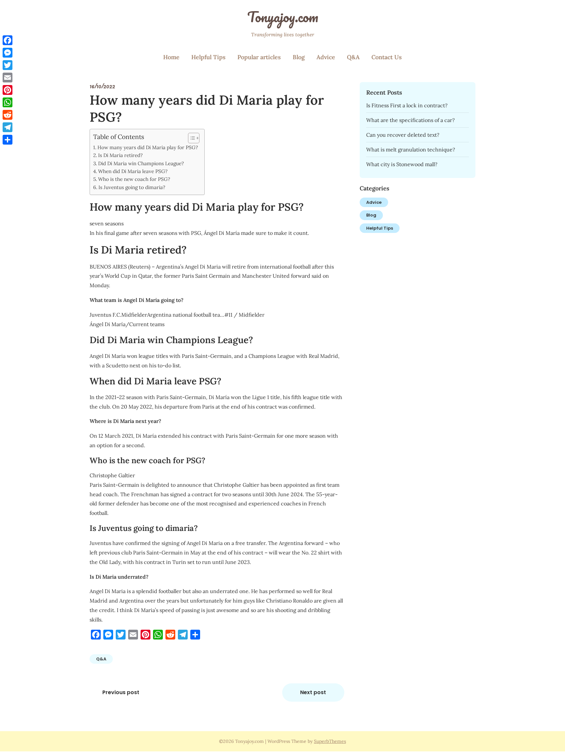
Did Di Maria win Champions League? (141, 163)
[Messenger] (7, 52)
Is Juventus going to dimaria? (131, 187)
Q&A (353, 57)
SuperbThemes (330, 741)
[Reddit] (7, 115)
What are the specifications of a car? (410, 120)
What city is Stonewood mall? (401, 164)
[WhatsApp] (7, 102)
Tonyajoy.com (282, 16)
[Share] (7, 139)
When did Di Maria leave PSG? (132, 171)
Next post (313, 692)
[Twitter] (7, 65)
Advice (326, 57)
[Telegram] (7, 127)
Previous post (120, 692)
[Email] (7, 77)
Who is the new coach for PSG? (134, 179)
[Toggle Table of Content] (190, 138)
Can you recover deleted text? (402, 135)
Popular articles (259, 57)
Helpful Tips (208, 57)
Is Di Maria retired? (120, 155)
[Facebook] (7, 40)
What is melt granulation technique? (410, 149)
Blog (299, 57)
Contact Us (386, 57)
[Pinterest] (7, 90)
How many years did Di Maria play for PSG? (147, 147)
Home (171, 57)
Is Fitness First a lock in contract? (407, 105)
